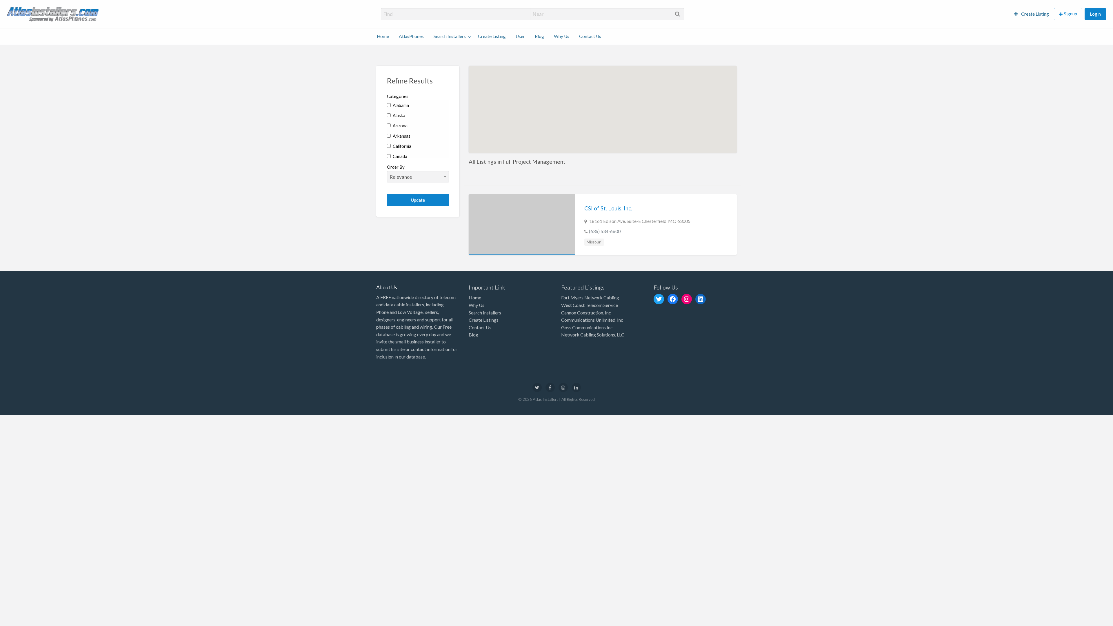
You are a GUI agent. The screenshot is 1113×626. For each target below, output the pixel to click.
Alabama (400, 105)
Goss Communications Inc (587, 327)
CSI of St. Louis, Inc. (608, 208)
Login (1095, 14)
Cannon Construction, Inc (586, 312)
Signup (1070, 13)
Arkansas (401, 136)
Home (383, 36)
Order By (396, 167)
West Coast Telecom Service (589, 305)
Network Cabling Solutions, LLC (592, 334)
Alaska (398, 115)
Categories (397, 96)
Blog (539, 36)
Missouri (594, 242)
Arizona (400, 125)
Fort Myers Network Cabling (590, 297)
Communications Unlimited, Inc (592, 320)
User (520, 36)
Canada (399, 156)
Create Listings (484, 320)
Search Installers (450, 36)
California (401, 146)
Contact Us (590, 36)
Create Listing (1034, 14)
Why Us (561, 36)
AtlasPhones (411, 36)
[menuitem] (1031, 14)
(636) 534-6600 (605, 231)
